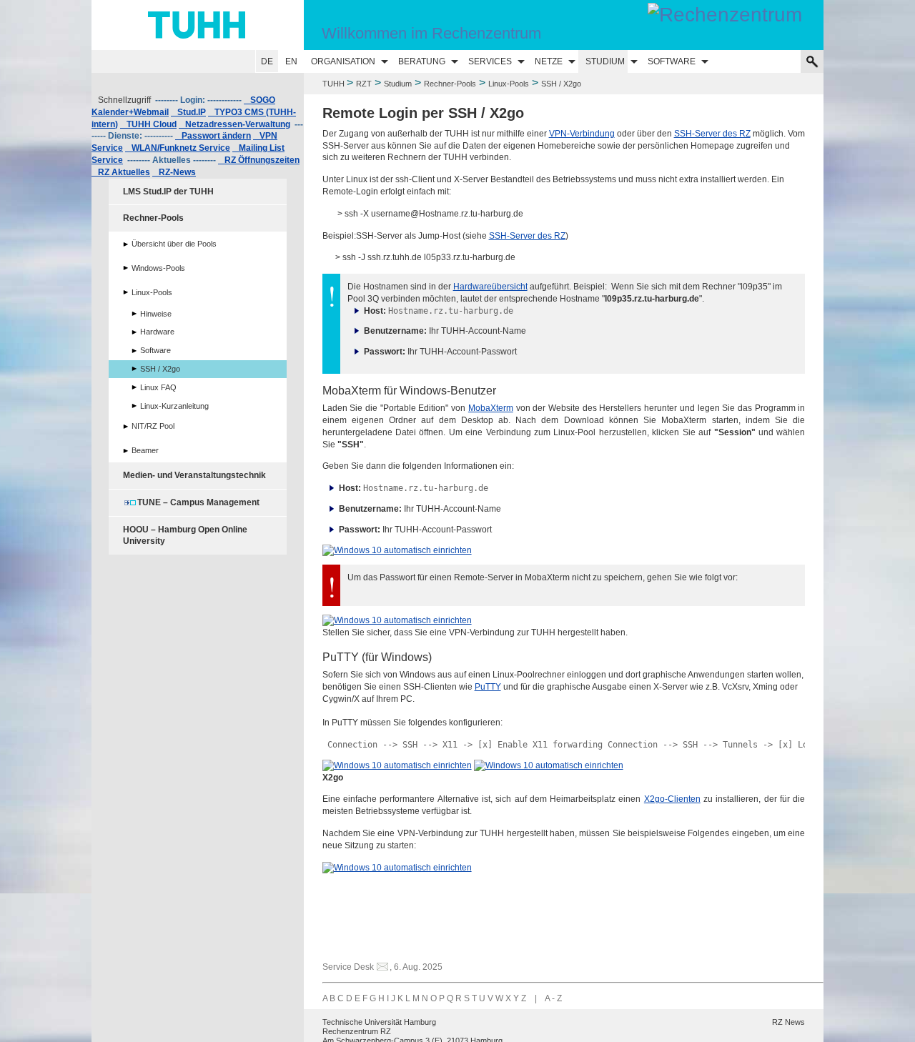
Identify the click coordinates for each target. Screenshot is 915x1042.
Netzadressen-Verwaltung (234, 124)
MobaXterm (490, 408)
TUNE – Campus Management (198, 502)
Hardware (157, 331)
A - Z (553, 998)
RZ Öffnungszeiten (259, 160)
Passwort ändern (213, 136)
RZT (364, 83)
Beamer (145, 450)
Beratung (421, 61)
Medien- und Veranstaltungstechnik (194, 475)
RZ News (788, 1022)
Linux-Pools (508, 83)
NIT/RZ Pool (153, 426)
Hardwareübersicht (490, 287)
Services (490, 61)
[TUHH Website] (198, 25)
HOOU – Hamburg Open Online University (185, 536)
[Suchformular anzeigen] (812, 61)
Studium (605, 61)
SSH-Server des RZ (712, 134)
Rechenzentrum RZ (356, 1031)
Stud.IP (188, 112)
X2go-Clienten (672, 799)
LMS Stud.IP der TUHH (168, 192)
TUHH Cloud (148, 124)
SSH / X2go (160, 368)
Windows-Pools (158, 268)
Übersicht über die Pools (174, 243)
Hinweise (156, 313)
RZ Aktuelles (121, 172)
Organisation (343, 61)
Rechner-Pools (450, 83)
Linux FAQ (158, 387)
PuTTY (488, 687)
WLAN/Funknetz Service (177, 148)
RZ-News (174, 172)
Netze (549, 61)
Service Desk (348, 967)
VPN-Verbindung (582, 134)
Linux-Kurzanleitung (174, 406)
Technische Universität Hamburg (379, 1022)
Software (672, 61)
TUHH (333, 83)
